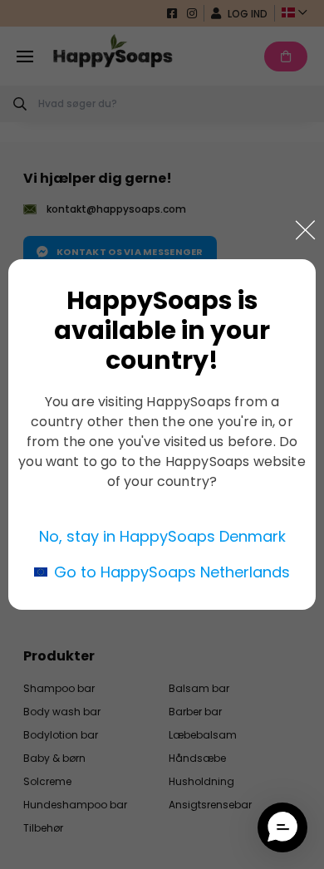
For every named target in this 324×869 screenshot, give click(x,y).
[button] (282, 827)
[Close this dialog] (305, 230)
